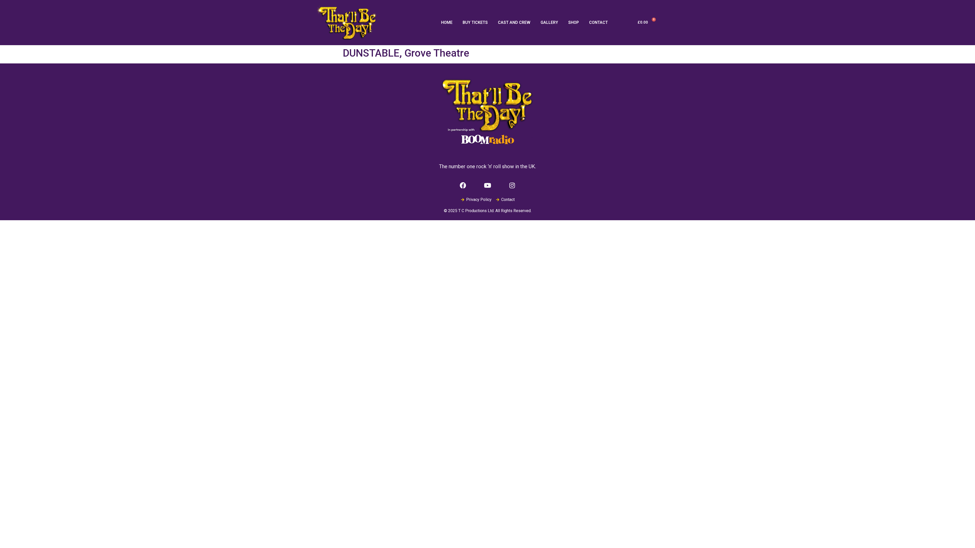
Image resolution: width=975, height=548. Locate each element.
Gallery (549, 22)
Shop (573, 22)
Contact (598, 22)
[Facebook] (463, 185)
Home (446, 22)
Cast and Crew (514, 22)
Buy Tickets (475, 22)
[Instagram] (512, 185)
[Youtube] (487, 185)
